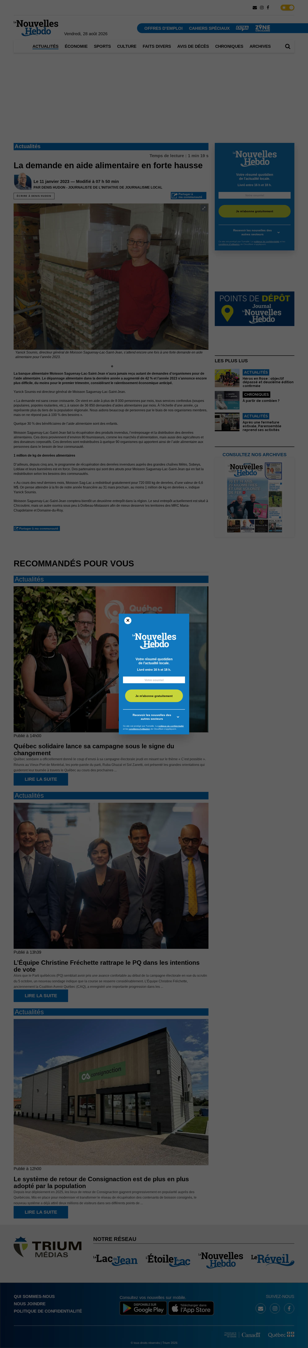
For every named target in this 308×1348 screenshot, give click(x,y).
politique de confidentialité (171, 726)
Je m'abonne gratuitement (154, 695)
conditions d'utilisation (139, 729)
